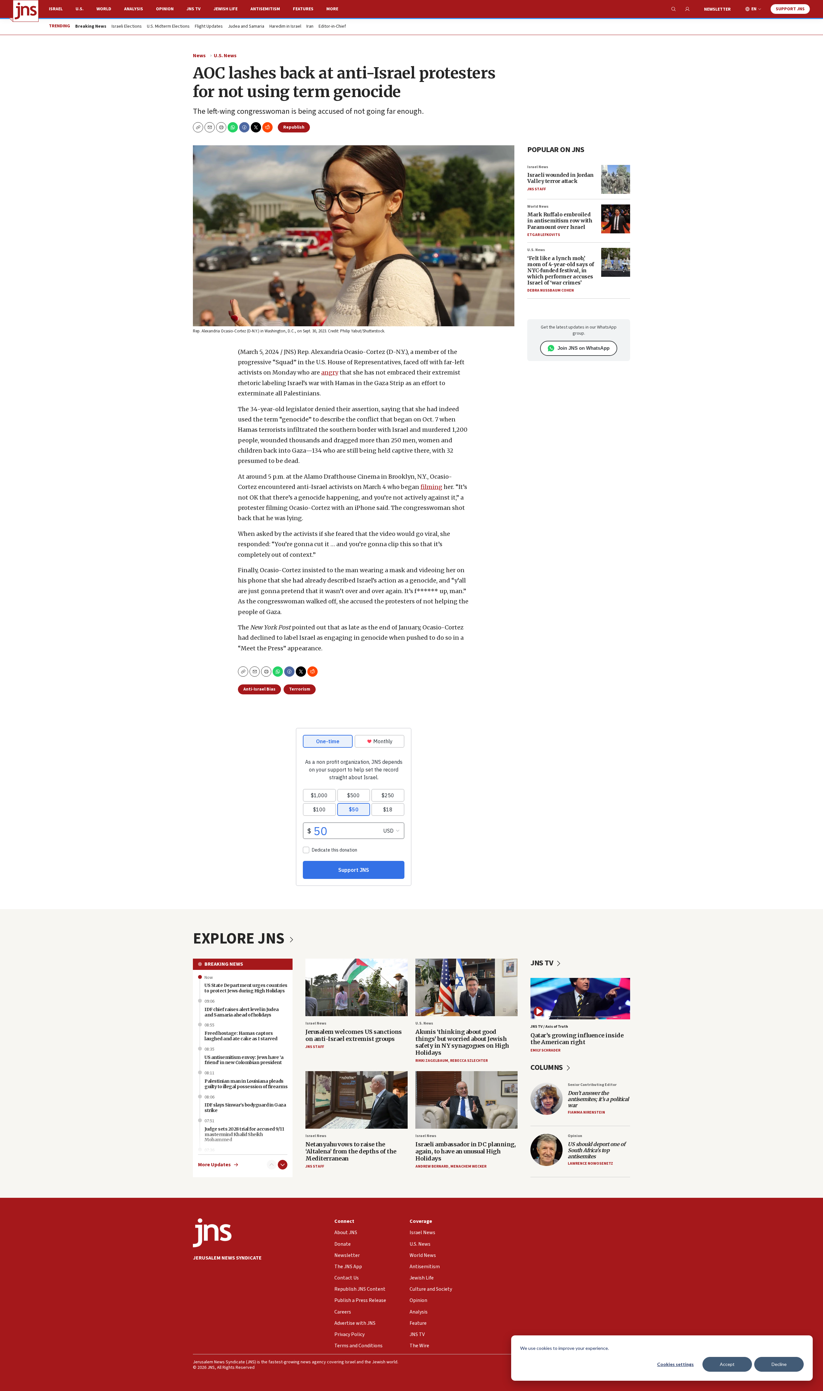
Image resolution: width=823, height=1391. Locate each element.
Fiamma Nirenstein (586, 1112)
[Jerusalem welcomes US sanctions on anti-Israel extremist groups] (356, 987)
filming (431, 487)
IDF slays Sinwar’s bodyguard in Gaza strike (245, 1107)
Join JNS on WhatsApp (583, 348)
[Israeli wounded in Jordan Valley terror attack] (615, 179)
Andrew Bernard (431, 1166)
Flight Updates (209, 27)
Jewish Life (225, 9)
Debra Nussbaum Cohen (550, 290)
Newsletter (717, 9)
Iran (309, 27)
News (199, 55)
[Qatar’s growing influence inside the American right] (580, 998)
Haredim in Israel (285, 27)
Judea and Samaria (246, 27)
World (103, 9)
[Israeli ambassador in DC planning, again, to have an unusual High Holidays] (466, 1100)
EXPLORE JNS (240, 939)
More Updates (214, 1165)
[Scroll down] (282, 1165)
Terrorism (299, 689)
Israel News (537, 167)
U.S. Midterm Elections (168, 27)
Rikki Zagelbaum (431, 1060)
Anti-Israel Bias (259, 689)
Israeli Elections (127, 27)
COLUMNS (547, 1067)
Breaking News (223, 964)
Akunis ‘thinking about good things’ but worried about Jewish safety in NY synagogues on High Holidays (462, 1042)
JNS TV (193, 9)
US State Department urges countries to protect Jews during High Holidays (245, 988)
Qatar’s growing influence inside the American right (576, 1039)
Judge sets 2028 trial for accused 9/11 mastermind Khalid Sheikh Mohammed (244, 1134)
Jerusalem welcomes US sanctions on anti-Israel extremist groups (353, 1035)
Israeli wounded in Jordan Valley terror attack (560, 178)
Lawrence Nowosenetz (590, 1163)
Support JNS (790, 9)
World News (537, 206)
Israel (56, 9)
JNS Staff (536, 189)
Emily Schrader (545, 1050)
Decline (779, 1364)
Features (303, 9)
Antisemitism (265, 9)
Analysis (133, 9)
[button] (221, 127)
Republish (293, 127)
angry (329, 372)
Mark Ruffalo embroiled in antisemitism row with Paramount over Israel (559, 220)
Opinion (165, 9)
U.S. (80, 9)
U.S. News (225, 55)
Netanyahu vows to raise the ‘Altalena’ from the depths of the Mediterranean (350, 1151)
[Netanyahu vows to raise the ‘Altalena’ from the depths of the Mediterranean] (356, 1100)
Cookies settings (675, 1364)
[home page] (26, 11)
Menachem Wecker (468, 1166)
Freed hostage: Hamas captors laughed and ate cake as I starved (240, 1036)
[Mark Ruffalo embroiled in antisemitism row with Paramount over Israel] (615, 218)
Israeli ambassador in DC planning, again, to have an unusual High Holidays (465, 1151)
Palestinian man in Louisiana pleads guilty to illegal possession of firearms (245, 1083)
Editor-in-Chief (332, 27)
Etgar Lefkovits (543, 235)
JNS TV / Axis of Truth (549, 1026)
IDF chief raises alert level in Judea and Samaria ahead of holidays (241, 1012)
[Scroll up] (271, 1165)
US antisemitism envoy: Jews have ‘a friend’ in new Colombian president (244, 1060)
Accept (727, 1364)
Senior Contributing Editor (592, 1085)
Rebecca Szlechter (469, 1060)
